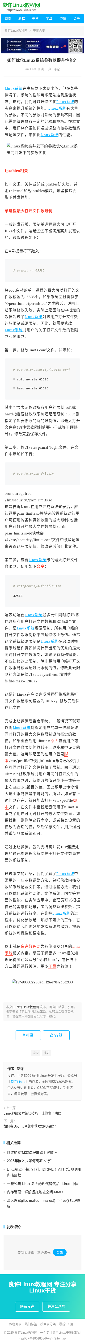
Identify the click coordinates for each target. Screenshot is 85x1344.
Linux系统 (14, 88)
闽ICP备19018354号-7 (36, 1338)
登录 (59, 1252)
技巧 (46, 1053)
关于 (76, 19)
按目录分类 (48, 1324)
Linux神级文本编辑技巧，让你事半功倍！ (34, 1113)
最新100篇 (66, 1324)
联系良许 (27, 1306)
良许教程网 (31, 946)
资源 (63, 19)
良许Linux (18, 1082)
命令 (41, 566)
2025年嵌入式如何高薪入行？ (30, 1161)
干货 (35, 19)
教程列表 (15, 1324)
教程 (21, 19)
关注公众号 (56, 1306)
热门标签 (31, 1324)
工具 (49, 19)
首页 (8, 19)
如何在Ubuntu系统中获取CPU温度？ (31, 1126)
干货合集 (39, 30)
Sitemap (60, 1338)
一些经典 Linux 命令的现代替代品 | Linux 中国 (43, 1184)
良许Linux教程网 (16, 30)
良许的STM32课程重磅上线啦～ (32, 1152)
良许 (20, 1069)
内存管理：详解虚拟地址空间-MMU (35, 1192)
